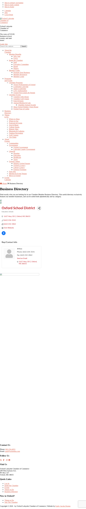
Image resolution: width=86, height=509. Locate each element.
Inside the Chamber (11, 486)
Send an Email (22, 258)
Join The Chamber (11, 502)
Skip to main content (11, 5)
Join (6, 44)
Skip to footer (9, 7)
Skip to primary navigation (13, 3)
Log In (6, 484)
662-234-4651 (10, 449)
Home (4, 183)
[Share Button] (39, 208)
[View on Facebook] (4, 234)
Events (6, 488)
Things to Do (9, 490)
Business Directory (11, 492)
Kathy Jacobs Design (62, 506)
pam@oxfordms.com (12, 451)
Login (2, 44)
